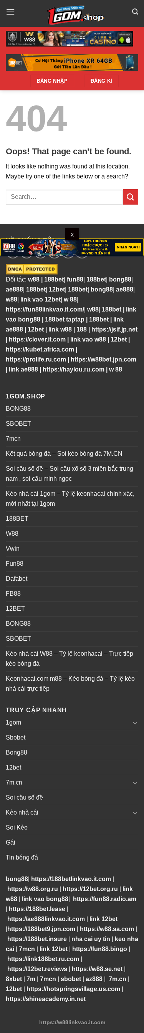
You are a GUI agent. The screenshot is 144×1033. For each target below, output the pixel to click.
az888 (94, 979)
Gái (10, 842)
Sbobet (15, 737)
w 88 (70, 299)
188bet (54, 279)
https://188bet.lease (37, 909)
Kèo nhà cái (22, 812)
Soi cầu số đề (24, 797)
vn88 (85, 299)
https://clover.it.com (37, 339)
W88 (12, 533)
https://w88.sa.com (107, 929)
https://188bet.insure (37, 939)
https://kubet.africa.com (40, 349)
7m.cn (14, 782)
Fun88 (14, 563)
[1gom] (73, 13)
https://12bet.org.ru (90, 889)
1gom (13, 722)
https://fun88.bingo (99, 949)
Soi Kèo (17, 827)
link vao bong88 (45, 899)
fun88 (75, 279)
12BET (15, 608)
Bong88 (16, 752)
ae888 (14, 289)
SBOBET (18, 423)
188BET (17, 518)
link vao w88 (88, 339)
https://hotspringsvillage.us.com (73, 989)
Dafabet (16, 578)
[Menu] (10, 11)
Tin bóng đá (22, 857)
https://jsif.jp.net (114, 329)
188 (81, 329)
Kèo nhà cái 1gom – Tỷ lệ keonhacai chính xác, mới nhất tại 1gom (70, 498)
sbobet (71, 979)
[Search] (135, 11)
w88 (33, 279)
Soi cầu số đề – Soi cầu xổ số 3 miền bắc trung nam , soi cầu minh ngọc (69, 473)
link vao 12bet (40, 299)
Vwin (13, 548)
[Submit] (130, 196)
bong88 (120, 279)
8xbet (14, 979)
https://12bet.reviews (37, 969)
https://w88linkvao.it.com (72, 1022)
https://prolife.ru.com (36, 359)
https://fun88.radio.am (104, 899)
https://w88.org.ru (32, 889)
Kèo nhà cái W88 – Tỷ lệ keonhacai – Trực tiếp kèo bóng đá (69, 658)
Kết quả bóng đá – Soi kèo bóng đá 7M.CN (64, 453)
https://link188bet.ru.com (43, 959)
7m (30, 979)
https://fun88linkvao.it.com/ (45, 309)
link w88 (60, 329)
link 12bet (103, 919)
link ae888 (23, 369)
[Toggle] (135, 722)
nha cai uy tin (90, 939)
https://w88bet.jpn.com (103, 359)
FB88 (13, 593)
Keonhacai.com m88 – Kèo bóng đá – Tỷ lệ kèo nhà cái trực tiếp (70, 683)
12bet (57, 289)
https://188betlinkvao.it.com (71, 879)
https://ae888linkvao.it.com (46, 919)
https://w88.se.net (97, 969)
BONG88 (18, 408)
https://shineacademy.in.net (46, 999)
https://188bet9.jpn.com (41, 929)
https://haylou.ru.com (73, 369)
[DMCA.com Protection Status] (32, 268)
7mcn (13, 438)
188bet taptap (64, 319)
